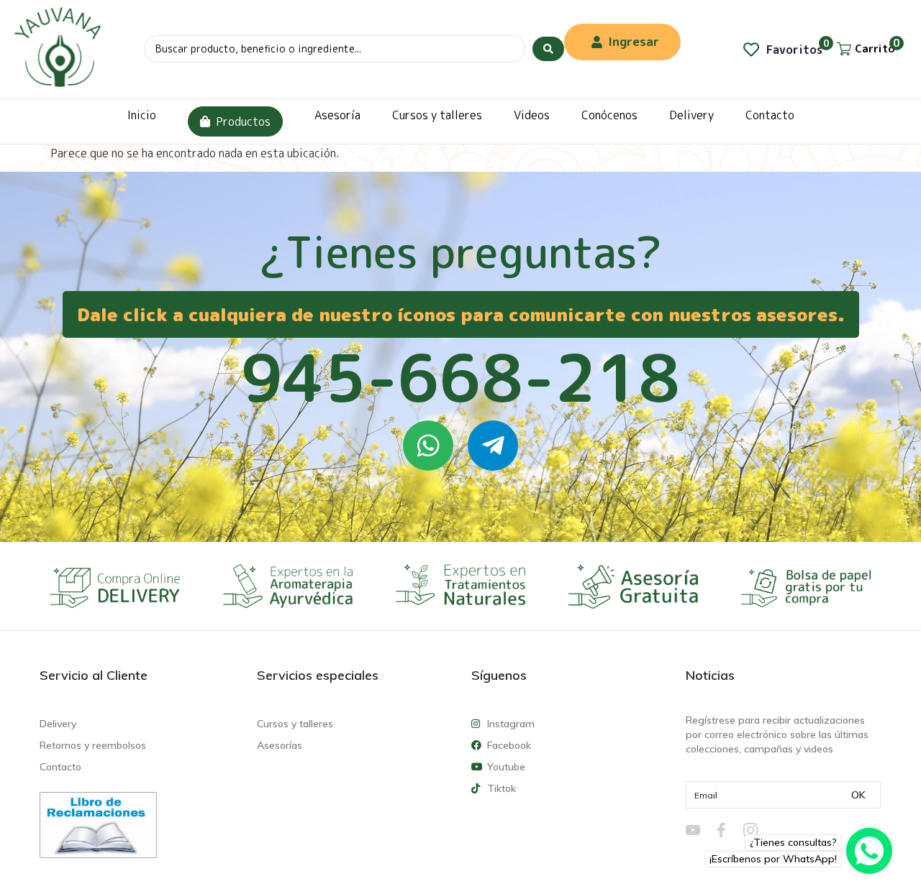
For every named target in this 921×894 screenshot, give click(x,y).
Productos (243, 121)
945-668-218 (460, 377)
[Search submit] (548, 49)
